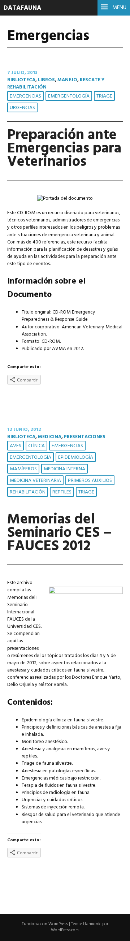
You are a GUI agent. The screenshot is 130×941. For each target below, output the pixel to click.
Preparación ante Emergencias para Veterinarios (64, 149)
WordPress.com (65, 930)
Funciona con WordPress (45, 924)
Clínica (36, 446)
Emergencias (25, 96)
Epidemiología (75, 457)
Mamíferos (23, 469)
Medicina (49, 437)
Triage (104, 96)
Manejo (67, 80)
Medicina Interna (64, 469)
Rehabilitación (28, 492)
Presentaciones (84, 437)
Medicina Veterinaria (35, 480)
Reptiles (62, 492)
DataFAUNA (22, 8)
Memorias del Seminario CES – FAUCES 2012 (59, 533)
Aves (15, 446)
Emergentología (69, 96)
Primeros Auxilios (90, 480)
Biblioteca (21, 80)
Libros (46, 80)
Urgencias (22, 108)
